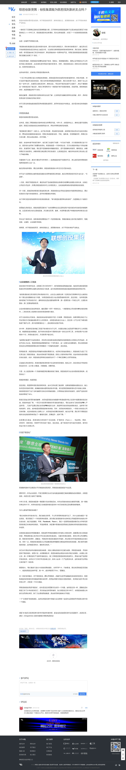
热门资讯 (49, 744)
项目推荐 (23, 631)
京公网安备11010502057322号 (91, 768)
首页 (13, 17)
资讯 (13, 24)
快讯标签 (49, 755)
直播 (13, 27)
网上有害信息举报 (100, 764)
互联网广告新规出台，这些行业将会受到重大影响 (106, 175)
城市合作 (22, 744)
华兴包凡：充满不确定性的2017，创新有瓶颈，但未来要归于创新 (106, 52)
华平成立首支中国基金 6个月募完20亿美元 (106, 58)
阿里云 (37, 764)
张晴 (20, 14)
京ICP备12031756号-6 (65, 768)
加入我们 (33, 755)
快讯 (13, 20)
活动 (13, 38)
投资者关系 (22, 755)
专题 (13, 34)
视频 (13, 31)
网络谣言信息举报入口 (26, 759)
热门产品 (49, 747)
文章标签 (49, 751)
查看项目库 (116, 143)
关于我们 (33, 747)
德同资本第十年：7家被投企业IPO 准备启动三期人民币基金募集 (106, 65)
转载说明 (53, 628)
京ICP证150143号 (77, 768)
